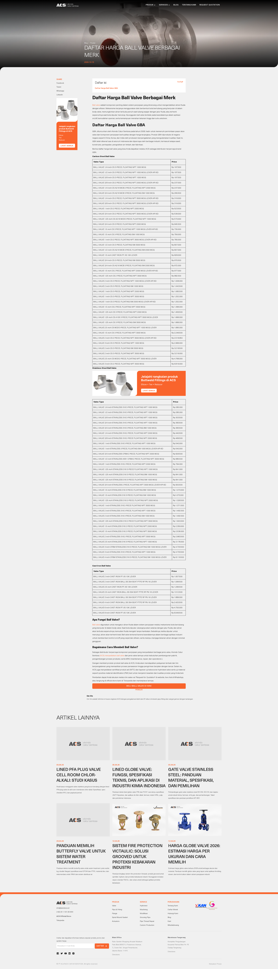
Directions (116, 955)
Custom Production (147, 925)
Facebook (60, 83)
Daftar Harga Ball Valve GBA (106, 88)
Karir (169, 921)
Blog (175, 5)
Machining (144, 910)
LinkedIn (59, 95)
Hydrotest (143, 906)
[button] (150, 5)
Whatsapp (60, 91)
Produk (92, 43)
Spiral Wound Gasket (120, 917)
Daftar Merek (173, 910)
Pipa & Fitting (117, 910)
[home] (67, 5)
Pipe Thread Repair (147, 921)
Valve (114, 906)
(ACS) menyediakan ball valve (112, 656)
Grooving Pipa (145, 917)
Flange (114, 913)
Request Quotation (209, 5)
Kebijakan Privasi (215, 964)
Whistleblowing (173, 925)
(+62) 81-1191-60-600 (64, 912)
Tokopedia (60, 920)
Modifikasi (144, 913)
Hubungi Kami (173, 913)
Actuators (115, 921)
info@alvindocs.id (62, 908)
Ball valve (96, 105)
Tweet (58, 87)
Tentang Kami (189, 5)
